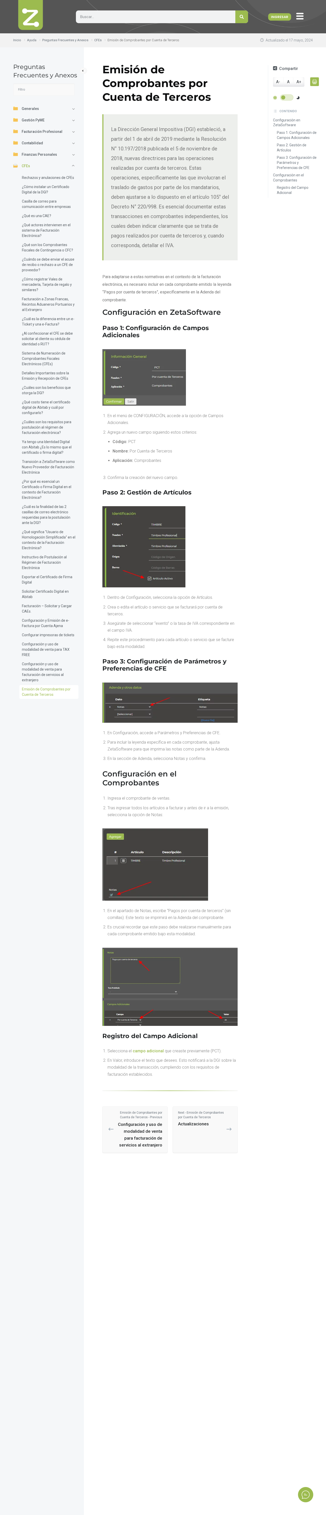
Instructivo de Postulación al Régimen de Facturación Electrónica (44, 562)
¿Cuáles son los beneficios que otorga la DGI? (46, 390)
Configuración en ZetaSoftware (286, 122)
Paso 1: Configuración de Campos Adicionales (297, 135)
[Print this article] (314, 82)
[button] (301, 16)
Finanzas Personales (39, 154)
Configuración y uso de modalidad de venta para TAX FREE (46, 649)
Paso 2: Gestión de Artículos (291, 147)
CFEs (26, 166)
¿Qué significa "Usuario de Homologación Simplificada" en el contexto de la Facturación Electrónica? (48, 540)
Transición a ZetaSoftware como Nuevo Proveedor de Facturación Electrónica (48, 467)
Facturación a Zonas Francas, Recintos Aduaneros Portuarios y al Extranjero (48, 304)
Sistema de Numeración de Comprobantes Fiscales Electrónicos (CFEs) (43, 358)
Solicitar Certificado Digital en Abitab (45, 594)
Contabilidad (32, 143)
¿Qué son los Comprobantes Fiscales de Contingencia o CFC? (47, 247)
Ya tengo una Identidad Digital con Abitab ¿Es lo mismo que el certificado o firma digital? (47, 447)
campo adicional (148, 1051)
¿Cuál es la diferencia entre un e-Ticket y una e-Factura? (48, 321)
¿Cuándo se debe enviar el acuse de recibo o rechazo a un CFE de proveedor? (48, 264)
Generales (30, 109)
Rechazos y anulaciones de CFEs (48, 178)
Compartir (288, 68)
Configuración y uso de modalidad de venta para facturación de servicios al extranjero (43, 672)
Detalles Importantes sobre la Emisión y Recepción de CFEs (45, 375)
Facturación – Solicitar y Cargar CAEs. (47, 608)
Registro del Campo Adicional (292, 190)
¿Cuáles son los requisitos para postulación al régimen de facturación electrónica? (46, 427)
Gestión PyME (33, 120)
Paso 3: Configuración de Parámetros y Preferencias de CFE (297, 163)
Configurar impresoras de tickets (48, 635)
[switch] (286, 97)
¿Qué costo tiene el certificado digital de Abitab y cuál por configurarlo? (46, 407)
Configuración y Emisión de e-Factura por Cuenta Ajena (45, 623)
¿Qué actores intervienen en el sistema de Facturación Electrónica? (46, 230)
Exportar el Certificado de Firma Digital (47, 579)
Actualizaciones (201, 1118)
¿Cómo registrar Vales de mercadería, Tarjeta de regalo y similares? (47, 284)
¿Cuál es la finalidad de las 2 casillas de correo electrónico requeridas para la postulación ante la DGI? (46, 515)
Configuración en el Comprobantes (288, 177)
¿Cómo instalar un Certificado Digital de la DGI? (45, 189)
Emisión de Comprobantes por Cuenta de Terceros (46, 692)
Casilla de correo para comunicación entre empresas (46, 204)
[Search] (241, 16)
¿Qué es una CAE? (36, 216)
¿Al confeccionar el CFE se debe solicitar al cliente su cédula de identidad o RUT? (47, 338)
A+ (298, 82)
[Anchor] (224, 312)
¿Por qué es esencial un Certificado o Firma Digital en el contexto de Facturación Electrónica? (46, 489)
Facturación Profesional (42, 132)
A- (278, 82)
